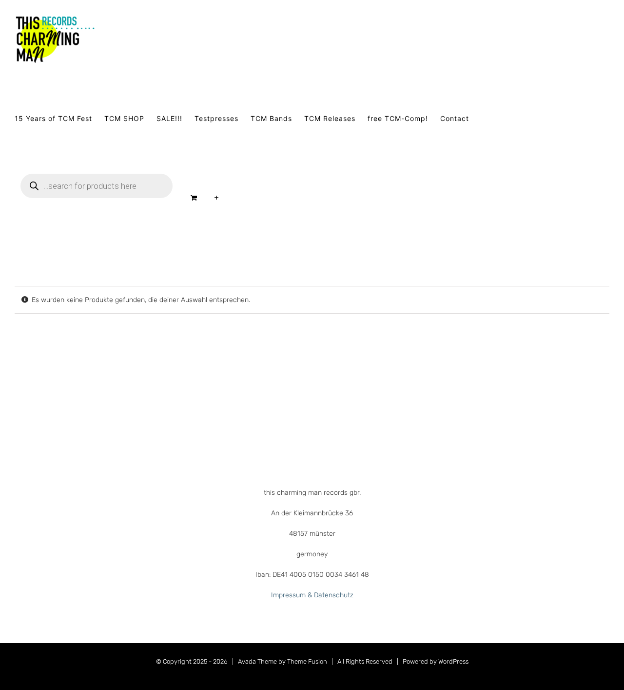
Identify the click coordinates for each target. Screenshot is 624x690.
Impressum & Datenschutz (312, 595)
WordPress (453, 661)
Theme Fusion (307, 661)
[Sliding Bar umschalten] (216, 197)
